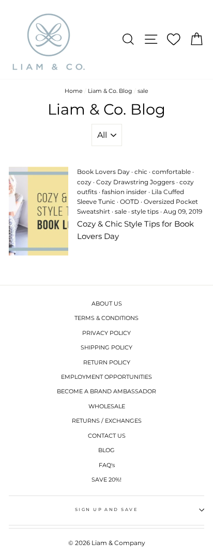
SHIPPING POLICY (106, 347)
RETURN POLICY (106, 362)
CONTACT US (107, 435)
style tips (145, 211)
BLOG (106, 450)
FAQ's (107, 465)
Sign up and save (107, 509)
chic (140, 171)
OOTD (129, 201)
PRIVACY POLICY (106, 333)
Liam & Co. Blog (110, 90)
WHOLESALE (106, 406)
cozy (84, 182)
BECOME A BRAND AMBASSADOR (106, 391)
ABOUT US (107, 303)
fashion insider (124, 192)
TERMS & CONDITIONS (106, 318)
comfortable (171, 171)
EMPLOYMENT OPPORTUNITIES (106, 376)
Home (74, 90)
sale (121, 211)
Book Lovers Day (103, 171)
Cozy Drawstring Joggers (135, 182)
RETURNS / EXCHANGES (107, 420)
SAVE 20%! (106, 479)
